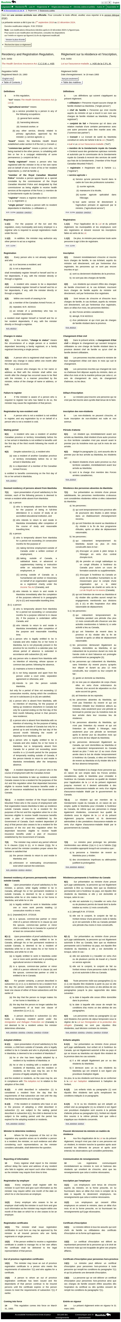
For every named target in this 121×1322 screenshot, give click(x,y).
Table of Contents (12, 82)
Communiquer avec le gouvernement (84, 1316)
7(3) (7, 842)
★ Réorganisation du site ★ (14, 10)
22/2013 (21, 870)
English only (7, 79)
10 (6, 1163)
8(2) (7, 981)
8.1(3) (8, 1104)
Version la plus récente (15, 40)
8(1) (7, 885)
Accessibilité (20, 1315)
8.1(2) (8, 1089)
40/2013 (28, 870)
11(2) (8, 1202)
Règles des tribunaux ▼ (62, 7)
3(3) (7, 369)
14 (6, 1305)
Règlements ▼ (43, 7)
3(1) (7, 340)
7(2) (7, 770)
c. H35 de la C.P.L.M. (100, 63)
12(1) (8, 1227)
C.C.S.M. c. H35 (46, 63)
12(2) (8, 1241)
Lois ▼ (32, 7)
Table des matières (72, 82)
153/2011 (21, 1032)
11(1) (8, 1185)
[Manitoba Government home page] (103, 1315)
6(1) (7, 434)
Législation (6, 7)
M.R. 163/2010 (11, 870)
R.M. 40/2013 (71, 328)
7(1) (7, 492)
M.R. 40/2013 (11, 329)
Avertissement (32, 1315)
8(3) (7, 1016)
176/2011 (29, 1032)
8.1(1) (8, 1044)
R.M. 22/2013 (71, 480)
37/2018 (45, 1032)
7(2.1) (8, 800)
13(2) (8, 1278)
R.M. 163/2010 (71, 867)
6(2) (7, 451)
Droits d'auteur (45, 1315)
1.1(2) (8, 238)
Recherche (20, 7)
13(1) (8, 1263)
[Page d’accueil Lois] (2, 10)
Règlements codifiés (47, 10)
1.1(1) (8, 224)
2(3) (7, 298)
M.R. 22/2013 (11, 481)
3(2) (7, 357)
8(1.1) (8, 936)
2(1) (7, 257)
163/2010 (19, 212)
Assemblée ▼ (113, 7)
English (116, 3)
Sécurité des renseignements (62, 1316)
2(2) (7, 284)
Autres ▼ (101, 7)
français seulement (70, 79)
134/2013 (27, 212)
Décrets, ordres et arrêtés (84, 7)
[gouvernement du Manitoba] (8, 3)
